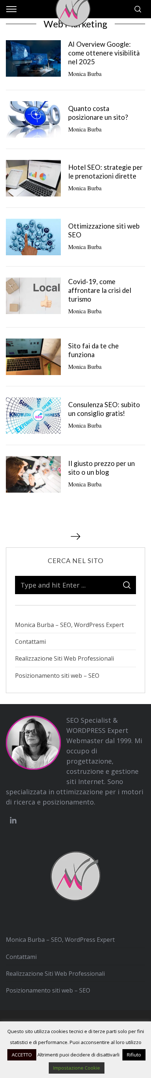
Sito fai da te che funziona (93, 350)
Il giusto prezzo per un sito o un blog (101, 467)
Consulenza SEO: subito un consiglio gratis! (104, 409)
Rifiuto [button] (134, 1054)
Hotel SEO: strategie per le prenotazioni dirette (105, 171)
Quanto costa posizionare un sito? (98, 112)
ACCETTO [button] (22, 1054)
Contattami (30, 642)
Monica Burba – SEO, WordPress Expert (69, 625)
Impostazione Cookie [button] (76, 1067)
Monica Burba (85, 73)
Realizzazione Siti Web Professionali (64, 658)
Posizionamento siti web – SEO (57, 676)
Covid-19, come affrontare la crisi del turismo (99, 290)
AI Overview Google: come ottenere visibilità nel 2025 (104, 53)
